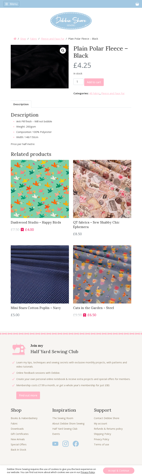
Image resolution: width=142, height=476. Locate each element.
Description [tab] (21, 104)
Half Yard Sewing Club (64, 428)
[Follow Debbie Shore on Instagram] (66, 443)
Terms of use (101, 444)
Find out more (28, 395)
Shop (23, 38)
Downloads (17, 428)
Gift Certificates (20, 434)
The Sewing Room (62, 418)
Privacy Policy (101, 439)
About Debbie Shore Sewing (68, 423)
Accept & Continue (118, 470)
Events (56, 434)
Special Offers (18, 444)
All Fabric (94, 93)
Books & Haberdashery (24, 418)
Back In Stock (18, 449)
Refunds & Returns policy (108, 428)
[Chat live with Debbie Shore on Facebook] (76, 443)
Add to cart (94, 82)
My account (100, 423)
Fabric (33, 38)
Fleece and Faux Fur (52, 38)
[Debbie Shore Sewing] (71, 21)
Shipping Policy (102, 434)
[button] (63, 50)
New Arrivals (18, 439)
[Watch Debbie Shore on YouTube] (55, 443)
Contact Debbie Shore (106, 418)
